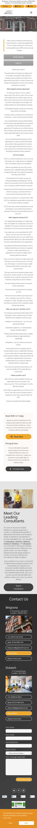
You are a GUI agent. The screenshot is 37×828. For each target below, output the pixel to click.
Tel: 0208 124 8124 (14, 697)
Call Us (19, 63)
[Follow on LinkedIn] (14, 790)
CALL (6, 6)
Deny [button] (10, 823)
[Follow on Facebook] (19, 790)
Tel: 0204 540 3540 (15, 637)
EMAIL (31, 6)
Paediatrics (15, 544)
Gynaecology (9, 541)
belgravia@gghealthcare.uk (18, 648)
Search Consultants (18, 587)
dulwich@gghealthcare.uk (17, 708)
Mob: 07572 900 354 (15, 702)
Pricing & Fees (18, 469)
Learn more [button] (7, 818)
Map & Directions (14, 658)
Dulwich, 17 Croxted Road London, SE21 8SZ (18, 3)
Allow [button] (26, 823)
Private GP (7, 544)
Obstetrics (18, 541)
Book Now (18, 436)
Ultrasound (27, 544)
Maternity (26, 541)
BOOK (19, 6)
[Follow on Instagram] (24, 790)
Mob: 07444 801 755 (15, 642)
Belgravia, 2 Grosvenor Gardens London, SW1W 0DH (18, 1)
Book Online (18, 57)
